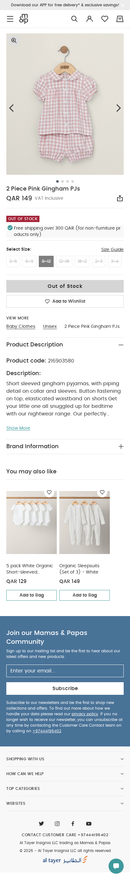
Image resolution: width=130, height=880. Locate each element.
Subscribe (65, 688)
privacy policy (85, 714)
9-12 (46, 261)
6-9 (29, 261)
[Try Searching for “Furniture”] (74, 19)
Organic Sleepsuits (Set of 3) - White (79, 569)
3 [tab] (67, 181)
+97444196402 (46, 731)
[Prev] (11, 108)
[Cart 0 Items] (120, 18)
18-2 (82, 261)
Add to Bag (32, 595)
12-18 (64, 261)
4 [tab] (72, 181)
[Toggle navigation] (10, 19)
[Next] (119, 108)
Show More (18, 428)
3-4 (115, 261)
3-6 (13, 261)
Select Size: (18, 249)
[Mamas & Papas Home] (23, 19)
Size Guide (112, 250)
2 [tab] (62, 181)
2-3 (99, 261)
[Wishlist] (49, 492)
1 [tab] (57, 181)
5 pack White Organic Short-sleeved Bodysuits (29, 569)
